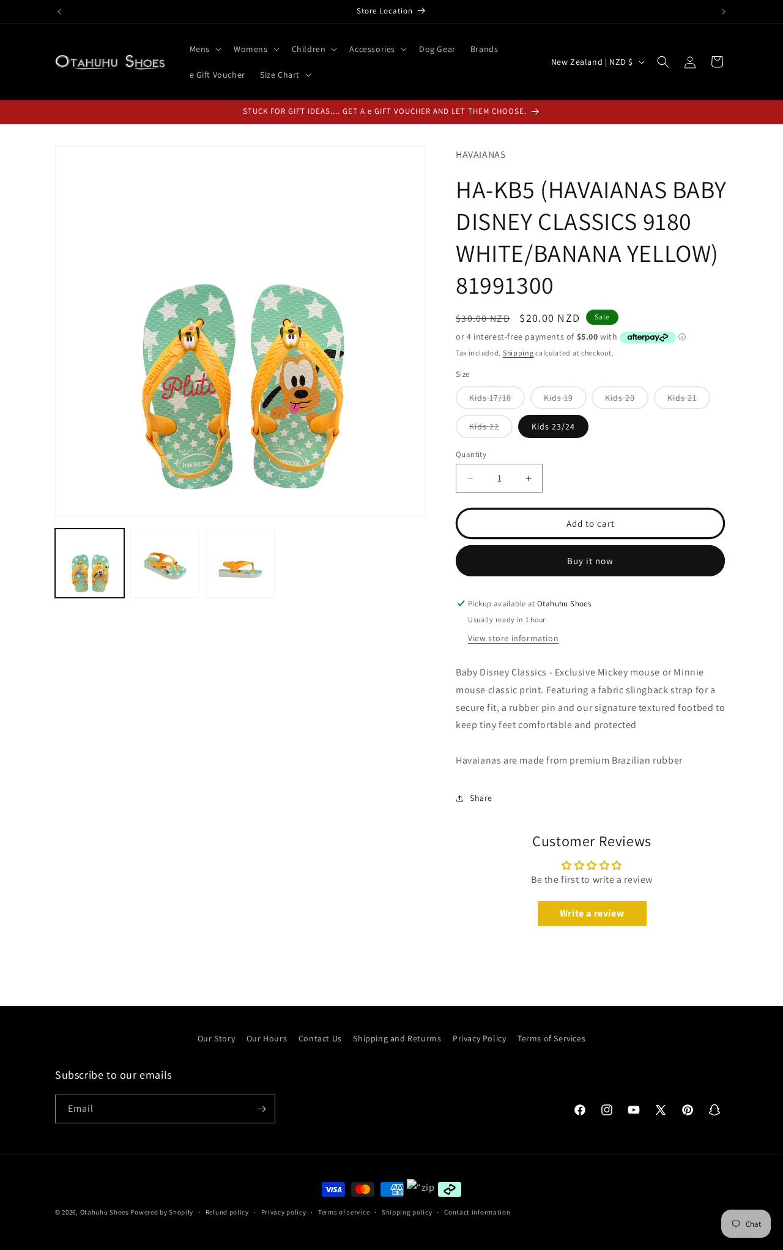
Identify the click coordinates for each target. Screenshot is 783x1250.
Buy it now (590, 561)
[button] (204, 49)
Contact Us (320, 1038)
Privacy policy (283, 1212)
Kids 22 (491, 429)
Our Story (216, 1038)
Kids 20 (626, 400)
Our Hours (267, 1038)
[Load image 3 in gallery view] (240, 563)
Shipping (518, 352)
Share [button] (481, 797)
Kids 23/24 (553, 426)
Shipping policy (407, 1212)
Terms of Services (551, 1038)
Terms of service (343, 1212)
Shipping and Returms (397, 1038)
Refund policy (227, 1212)
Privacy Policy (479, 1038)
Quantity (471, 454)
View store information (513, 638)
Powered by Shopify (161, 1212)
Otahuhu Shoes (104, 1212)
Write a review (592, 913)
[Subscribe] (261, 1109)
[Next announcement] (723, 11)
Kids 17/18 (497, 400)
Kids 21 (688, 400)
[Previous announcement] (59, 11)
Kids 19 (565, 400)
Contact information (477, 1212)
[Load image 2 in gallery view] (164, 563)
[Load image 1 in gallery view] (89, 563)
